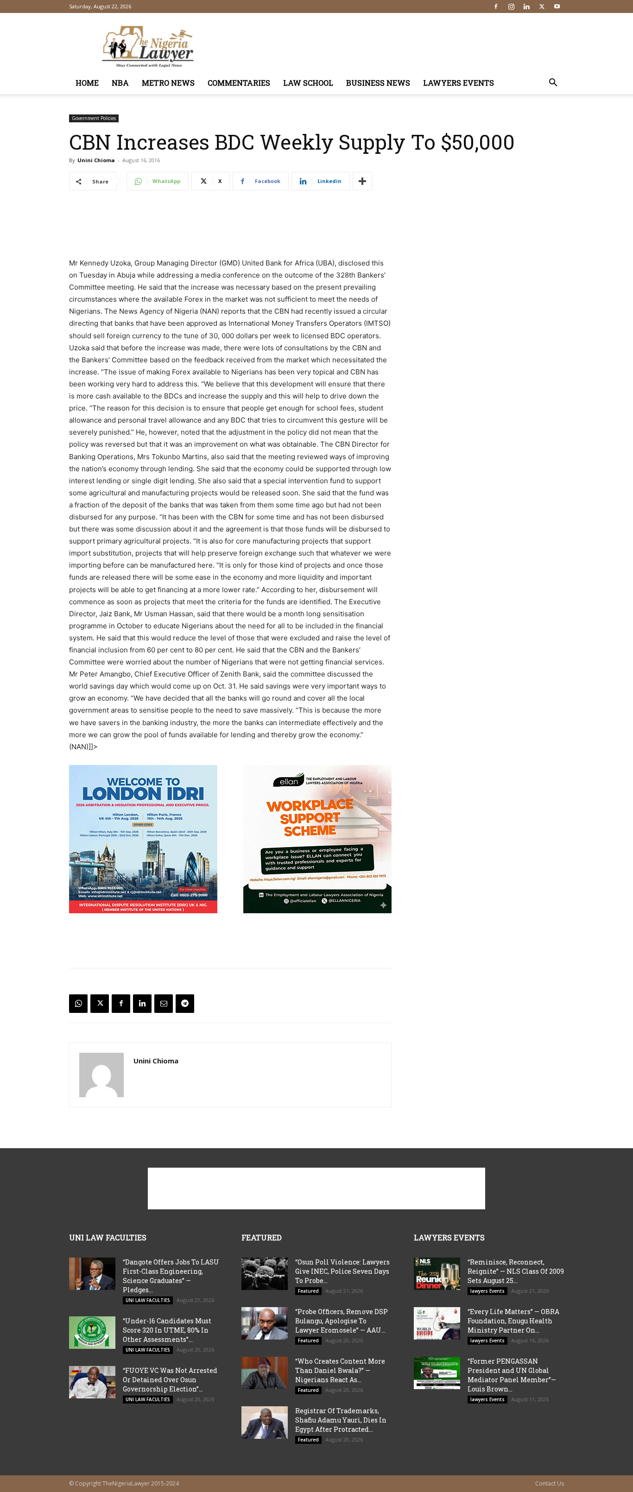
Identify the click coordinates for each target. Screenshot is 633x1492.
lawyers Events (458, 83)
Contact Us (549, 1483)
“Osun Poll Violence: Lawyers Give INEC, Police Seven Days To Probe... (342, 1271)
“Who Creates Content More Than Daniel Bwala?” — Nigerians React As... (340, 1370)
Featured (308, 1291)
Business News (378, 83)
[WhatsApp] (78, 1003)
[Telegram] (185, 1003)
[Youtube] (557, 6)
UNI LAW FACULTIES (148, 1300)
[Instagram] (511, 6)
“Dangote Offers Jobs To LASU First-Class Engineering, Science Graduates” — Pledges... (171, 1276)
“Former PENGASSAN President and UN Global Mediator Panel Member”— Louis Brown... (512, 1375)
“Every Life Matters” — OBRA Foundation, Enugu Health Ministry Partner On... (513, 1320)
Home (87, 83)
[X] (542, 6)
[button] (553, 83)
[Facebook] (496, 6)
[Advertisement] (395, 47)
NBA (120, 83)
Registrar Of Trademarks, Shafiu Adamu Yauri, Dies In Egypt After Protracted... (340, 1420)
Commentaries (239, 83)
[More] (362, 181)
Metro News (168, 83)
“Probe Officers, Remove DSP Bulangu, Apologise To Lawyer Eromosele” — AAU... (341, 1320)
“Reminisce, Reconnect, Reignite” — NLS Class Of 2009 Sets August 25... (516, 1271)
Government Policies (94, 118)
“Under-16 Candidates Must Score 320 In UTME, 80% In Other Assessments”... (167, 1330)
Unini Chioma (96, 160)
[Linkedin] (526, 6)
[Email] (163, 1003)
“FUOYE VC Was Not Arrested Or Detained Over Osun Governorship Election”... (170, 1379)
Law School (308, 83)
